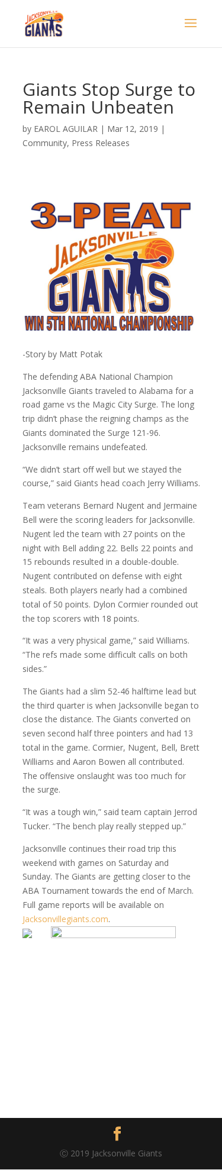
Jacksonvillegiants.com (65, 919)
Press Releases (101, 142)
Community (44, 142)
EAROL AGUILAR (66, 128)
